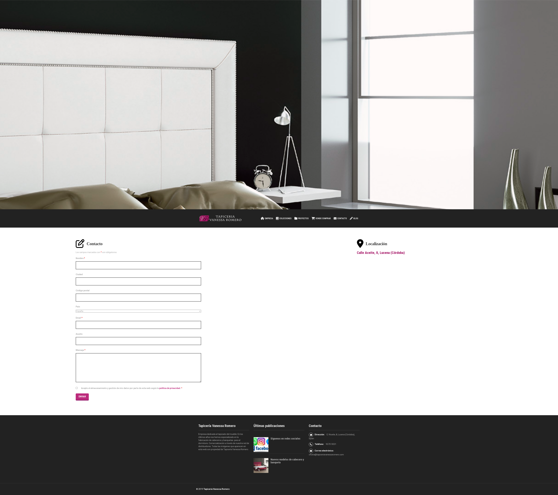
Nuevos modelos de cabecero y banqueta (287, 461)
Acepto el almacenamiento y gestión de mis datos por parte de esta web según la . (131, 388)
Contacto (342, 218)
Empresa (269, 218)
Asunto (79, 334)
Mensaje (80, 350)
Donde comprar (323, 218)
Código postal (83, 290)
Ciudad (79, 274)
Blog (355, 218)
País (78, 306)
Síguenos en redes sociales (285, 438)
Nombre (80, 258)
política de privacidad (169, 388)
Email (79, 318)
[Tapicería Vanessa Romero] (220, 218)
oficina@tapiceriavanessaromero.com (326, 454)
